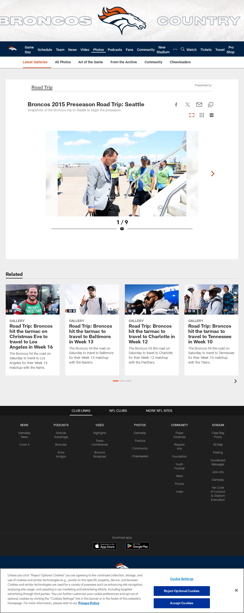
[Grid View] (202, 115)
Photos (179, 483)
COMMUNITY (179, 425)
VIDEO (100, 425)
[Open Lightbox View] (122, 184)
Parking (218, 452)
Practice (140, 440)
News (179, 475)
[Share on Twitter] (188, 107)
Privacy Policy (88, 603)
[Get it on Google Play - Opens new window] (137, 548)
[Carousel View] (192, 115)
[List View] (211, 115)
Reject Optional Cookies (181, 591)
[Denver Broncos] (122, 568)
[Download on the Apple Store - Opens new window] (104, 546)
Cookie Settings (181, 579)
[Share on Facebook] (176, 107)
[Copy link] (210, 105)
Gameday (140, 432)
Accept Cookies (181, 603)
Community (140, 448)
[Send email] (199, 107)
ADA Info (218, 472)
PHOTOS (140, 425)
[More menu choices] (175, 49)
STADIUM (218, 425)
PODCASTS (61, 425)
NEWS (24, 425)
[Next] (212, 173)
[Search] (183, 49)
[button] (115, 381)
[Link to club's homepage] (12, 49)
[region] (122, 590)
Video (179, 491)
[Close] (236, 590)
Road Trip (42, 87)
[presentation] (236, 381)
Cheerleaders (140, 456)
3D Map (218, 444)
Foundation (179, 456)
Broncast (61, 444)
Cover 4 (24, 444)
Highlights (99, 432)
